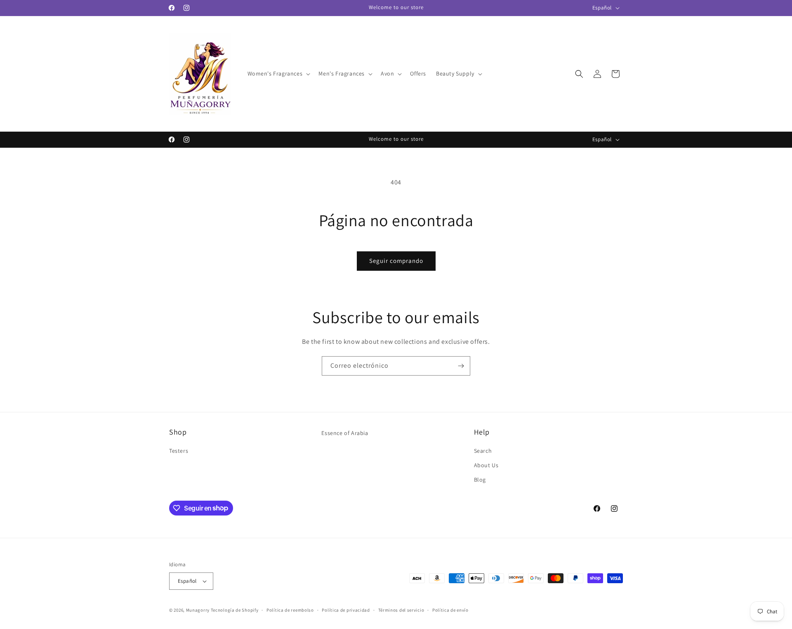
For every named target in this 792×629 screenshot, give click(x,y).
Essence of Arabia (344, 433)
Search (483, 450)
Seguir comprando (396, 261)
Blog (480, 479)
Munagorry (198, 610)
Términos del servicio (401, 610)
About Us (486, 465)
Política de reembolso (290, 610)
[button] (278, 73)
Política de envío (450, 610)
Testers (178, 450)
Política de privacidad (346, 610)
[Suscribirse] (461, 366)
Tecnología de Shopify (235, 610)
